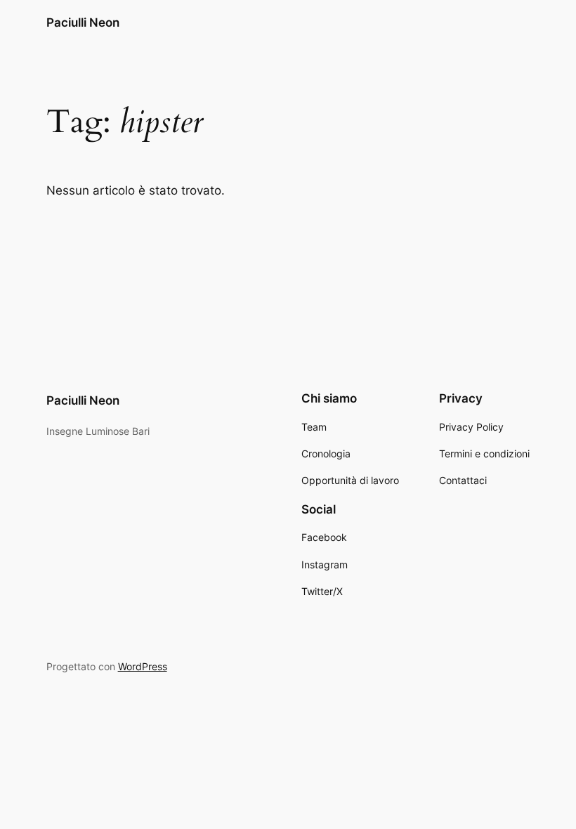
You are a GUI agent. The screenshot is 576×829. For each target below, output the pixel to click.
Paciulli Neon (82, 22)
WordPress (142, 666)
